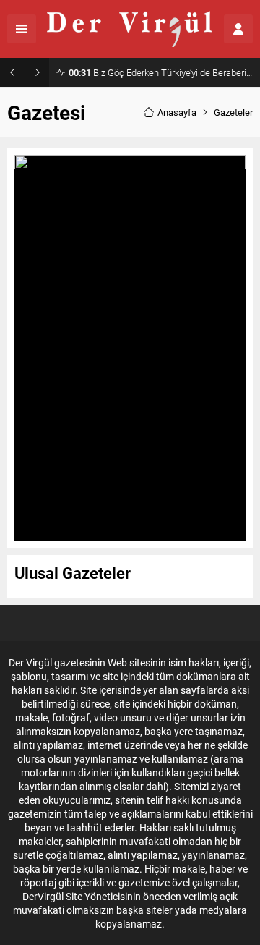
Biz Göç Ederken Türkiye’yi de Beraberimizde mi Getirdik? (161, 72)
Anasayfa (176, 112)
